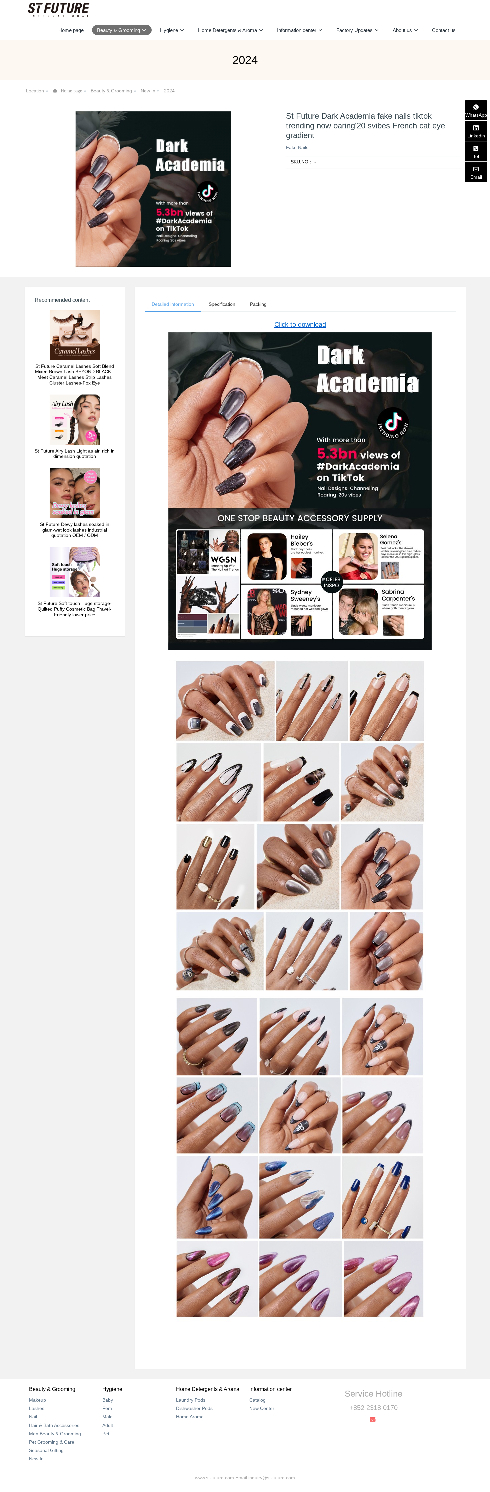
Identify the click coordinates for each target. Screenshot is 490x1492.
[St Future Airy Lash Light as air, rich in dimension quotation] (75, 420)
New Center (261, 1408)
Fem (107, 1408)
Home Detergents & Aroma (207, 1389)
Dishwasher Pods (194, 1408)
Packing (258, 304)
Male (107, 1416)
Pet (105, 1433)
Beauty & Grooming (111, 90)
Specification (222, 304)
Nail (33, 1416)
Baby (107, 1400)
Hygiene (112, 1389)
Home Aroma (190, 1416)
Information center (270, 1389)
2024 (169, 90)
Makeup (37, 1400)
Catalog (257, 1400)
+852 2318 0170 (373, 1407)
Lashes (36, 1408)
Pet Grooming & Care (51, 1442)
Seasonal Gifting (46, 1450)
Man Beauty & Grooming (55, 1433)
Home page (71, 30)
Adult (107, 1425)
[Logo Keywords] (59, 10)
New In (148, 90)
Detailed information (173, 304)
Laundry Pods (190, 1400)
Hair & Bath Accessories (54, 1425)
